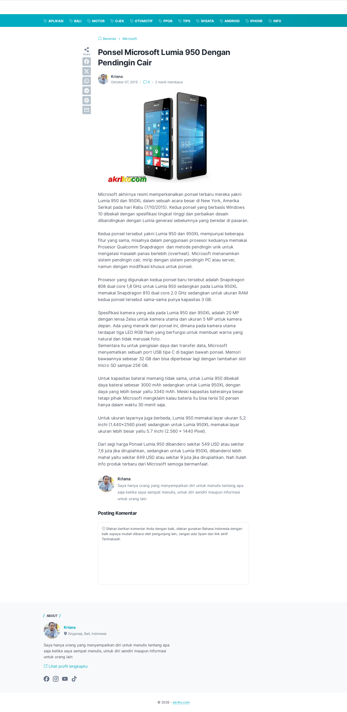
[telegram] (86, 90)
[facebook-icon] (46, 679)
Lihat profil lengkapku (67, 666)
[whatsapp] (86, 81)
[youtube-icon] (65, 679)
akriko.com (181, 702)
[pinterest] (86, 100)
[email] (86, 110)
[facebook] (86, 61)
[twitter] (86, 71)
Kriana (70, 627)
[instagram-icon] (56, 679)
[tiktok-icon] (74, 679)
